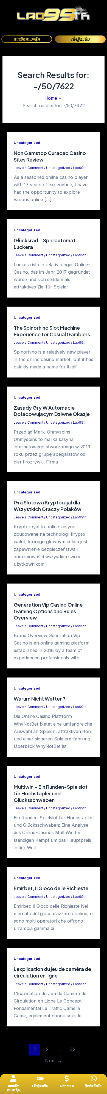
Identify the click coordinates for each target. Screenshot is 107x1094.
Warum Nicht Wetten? (39, 698)
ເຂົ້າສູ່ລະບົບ (40, 1086)
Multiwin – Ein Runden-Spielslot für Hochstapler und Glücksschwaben (51, 793)
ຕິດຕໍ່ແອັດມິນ (93, 1086)
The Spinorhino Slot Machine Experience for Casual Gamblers (52, 330)
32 (72, 1049)
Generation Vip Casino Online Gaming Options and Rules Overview (48, 611)
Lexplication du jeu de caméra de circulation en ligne (52, 972)
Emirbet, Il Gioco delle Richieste (51, 888)
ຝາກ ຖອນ (67, 1086)
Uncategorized (27, 143)
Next (53, 1061)
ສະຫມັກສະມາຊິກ (13, 1088)
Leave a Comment (28, 168)
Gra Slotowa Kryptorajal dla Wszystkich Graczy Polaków (47, 505)
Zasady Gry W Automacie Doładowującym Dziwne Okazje (52, 410)
